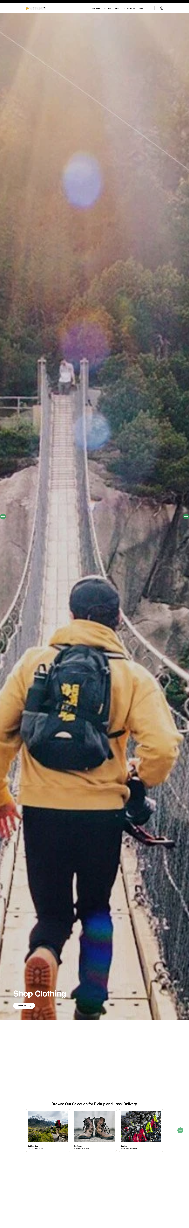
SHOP (30, 1152)
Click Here (123, 1152)
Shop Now (22, 1006)
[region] (94, 1130)
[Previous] (3, 516)
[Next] (186, 516)
